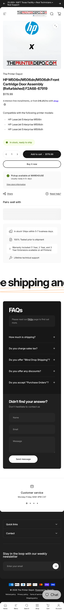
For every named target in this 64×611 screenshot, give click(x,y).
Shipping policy (32, 598)
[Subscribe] (56, 566)
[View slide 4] (37, 503)
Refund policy (11, 594)
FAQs (30, 319)
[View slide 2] (30, 503)
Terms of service (36, 594)
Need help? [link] (55, 193)
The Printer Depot (12, 73)
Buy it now (32, 164)
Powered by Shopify (44, 590)
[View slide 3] (34, 503)
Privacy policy (23, 594)
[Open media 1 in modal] (56, 26)
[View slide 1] (26, 503)
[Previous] (4, 3)
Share (10, 193)
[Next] (60, 3)
